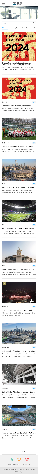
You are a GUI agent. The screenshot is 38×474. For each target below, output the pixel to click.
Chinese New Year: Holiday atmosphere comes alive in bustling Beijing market (16, 105)
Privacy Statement (13, 464)
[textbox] (19, 23)
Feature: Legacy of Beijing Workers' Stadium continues (18, 187)
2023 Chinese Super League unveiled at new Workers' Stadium (18, 228)
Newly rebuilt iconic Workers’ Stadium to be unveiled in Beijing (18, 269)
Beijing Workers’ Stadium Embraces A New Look (17, 392)
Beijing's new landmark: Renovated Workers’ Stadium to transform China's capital (18, 310)
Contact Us (26, 464)
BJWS (34, 102)
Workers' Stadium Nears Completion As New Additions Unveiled (18, 433)
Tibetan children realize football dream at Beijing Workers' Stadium (17, 146)
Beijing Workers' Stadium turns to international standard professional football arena (19, 351)
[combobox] (19, 23)
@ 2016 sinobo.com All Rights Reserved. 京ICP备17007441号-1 (19, 471)
